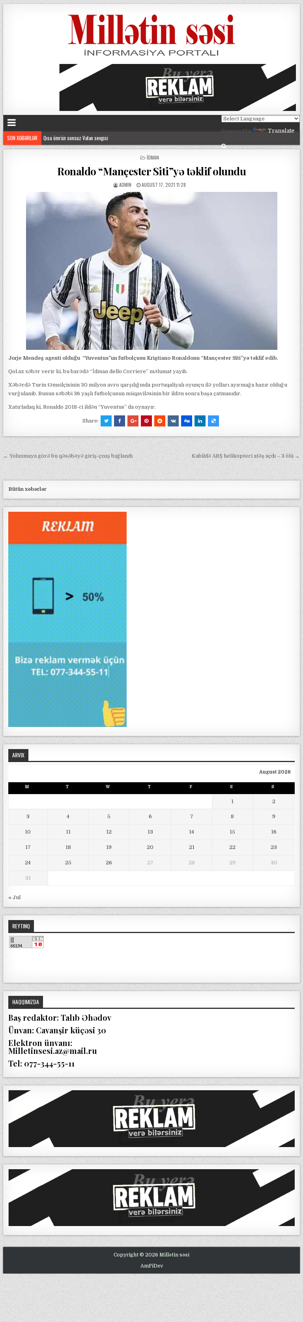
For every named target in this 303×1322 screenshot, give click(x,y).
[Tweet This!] (106, 420)
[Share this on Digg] (186, 420)
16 (274, 832)
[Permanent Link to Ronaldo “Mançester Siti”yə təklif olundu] (151, 271)
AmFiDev (151, 1266)
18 (68, 847)
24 (28, 863)
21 (192, 847)
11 (68, 832)
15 (232, 832)
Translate (281, 131)
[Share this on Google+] (132, 420)
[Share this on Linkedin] (200, 420)
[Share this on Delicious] (213, 420)
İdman (153, 157)
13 (150, 832)
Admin (125, 184)
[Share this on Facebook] (119, 420)
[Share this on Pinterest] (146, 420)
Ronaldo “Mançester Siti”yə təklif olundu (151, 171)
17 (28, 847)
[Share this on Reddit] (159, 420)
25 (68, 863)
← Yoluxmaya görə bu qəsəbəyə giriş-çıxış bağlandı (68, 456)
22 (232, 847)
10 (28, 832)
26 (109, 863)
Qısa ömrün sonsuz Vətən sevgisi (77, 137)
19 (109, 847)
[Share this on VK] (173, 420)
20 (150, 847)
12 (109, 832)
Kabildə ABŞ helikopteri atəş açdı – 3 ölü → (246, 456)
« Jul (14, 897)
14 (191, 832)
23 (274, 847)
